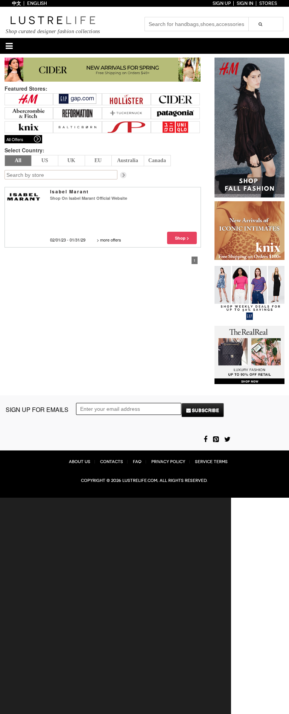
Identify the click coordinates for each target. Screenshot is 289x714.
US (44, 160)
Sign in (245, 3)
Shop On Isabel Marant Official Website (88, 198)
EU (98, 160)
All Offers (14, 139)
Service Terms (211, 461)
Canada (157, 160)
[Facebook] (205, 439)
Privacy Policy (168, 461)
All (18, 160)
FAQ (137, 461)
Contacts (111, 461)
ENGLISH (37, 3)
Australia (127, 160)
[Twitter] (227, 439)
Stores (268, 3)
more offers (110, 240)
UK (71, 160)
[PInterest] (216, 439)
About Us (79, 461)
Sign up (222, 3)
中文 (16, 3)
